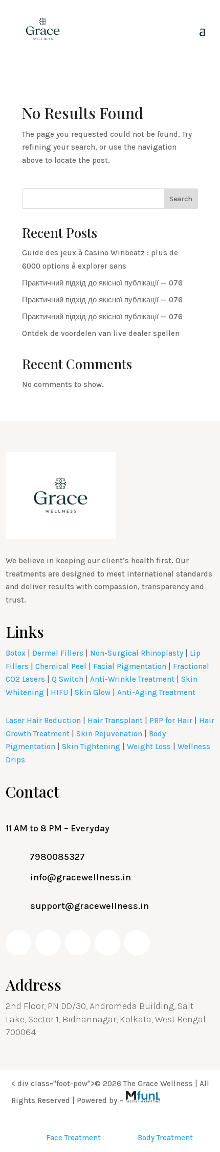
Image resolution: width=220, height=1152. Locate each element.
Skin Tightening (91, 746)
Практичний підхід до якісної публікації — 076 (102, 282)
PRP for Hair (170, 720)
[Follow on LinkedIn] (107, 942)
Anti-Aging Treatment (156, 692)
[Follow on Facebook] (18, 942)
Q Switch (67, 679)
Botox (16, 653)
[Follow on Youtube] (48, 942)
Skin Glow (93, 692)
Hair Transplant (115, 720)
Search (180, 199)
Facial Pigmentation (129, 666)
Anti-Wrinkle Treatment (132, 679)
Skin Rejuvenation (109, 733)
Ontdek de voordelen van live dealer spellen (101, 333)
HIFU (59, 692)
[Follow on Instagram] (78, 942)
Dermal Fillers (57, 653)
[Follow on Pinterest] (137, 942)
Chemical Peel (60, 666)
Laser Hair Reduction (43, 720)
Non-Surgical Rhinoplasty (136, 653)
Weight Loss (149, 746)
